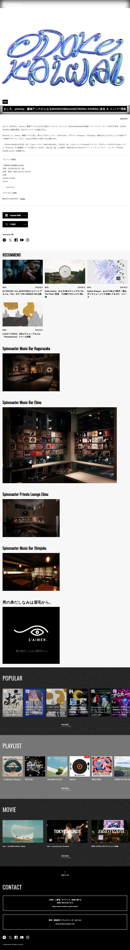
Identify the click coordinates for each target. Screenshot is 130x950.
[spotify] (4, 241)
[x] (10, 241)
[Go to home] (12, 3)
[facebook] (16, 241)
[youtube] (22, 241)
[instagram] (28, 241)
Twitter (22, 199)
